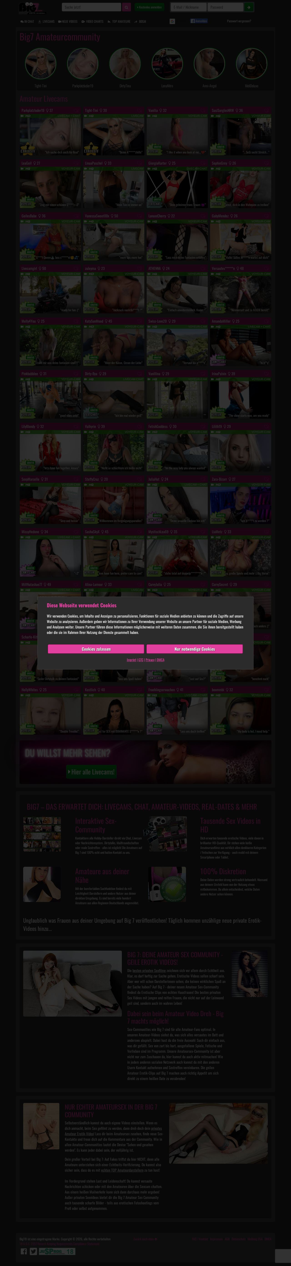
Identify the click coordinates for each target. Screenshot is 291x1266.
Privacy (150, 659)
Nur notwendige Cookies (195, 649)
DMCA (160, 659)
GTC (140, 659)
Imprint (131, 659)
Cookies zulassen (96, 649)
